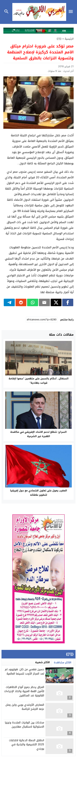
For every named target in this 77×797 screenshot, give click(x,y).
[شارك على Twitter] (56, 302)
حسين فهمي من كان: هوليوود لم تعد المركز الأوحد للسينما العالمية (24, 671)
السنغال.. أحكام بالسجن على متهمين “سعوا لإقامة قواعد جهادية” (39, 380)
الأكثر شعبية (42, 662)
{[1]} (59, 38)
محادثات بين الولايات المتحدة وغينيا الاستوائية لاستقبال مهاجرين (24, 724)
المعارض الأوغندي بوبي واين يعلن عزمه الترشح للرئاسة (24, 706)
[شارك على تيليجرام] (9, 302)
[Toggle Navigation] (71, 12)
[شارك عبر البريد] (44, 302)
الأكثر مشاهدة (62, 662)
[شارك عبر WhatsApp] (32, 302)
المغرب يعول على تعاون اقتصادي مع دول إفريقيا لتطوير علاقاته (38, 492)
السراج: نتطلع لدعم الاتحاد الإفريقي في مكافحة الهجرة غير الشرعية (38, 434)
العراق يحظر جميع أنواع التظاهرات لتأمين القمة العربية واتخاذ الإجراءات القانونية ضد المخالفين (24, 691)
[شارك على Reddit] (21, 302)
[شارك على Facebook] (67, 302)
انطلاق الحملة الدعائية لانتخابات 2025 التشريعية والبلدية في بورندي (26, 744)
